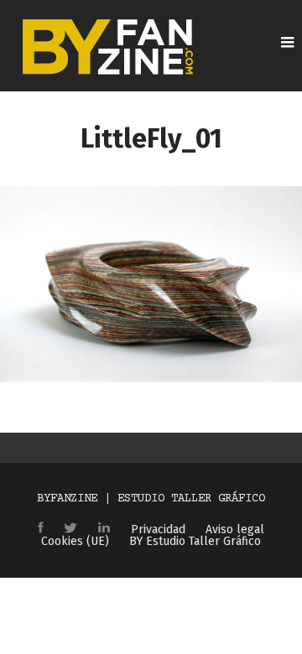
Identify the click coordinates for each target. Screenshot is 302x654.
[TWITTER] (70, 529)
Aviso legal (235, 530)
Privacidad (158, 530)
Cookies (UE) (75, 542)
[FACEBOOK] (41, 529)
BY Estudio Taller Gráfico (195, 542)
